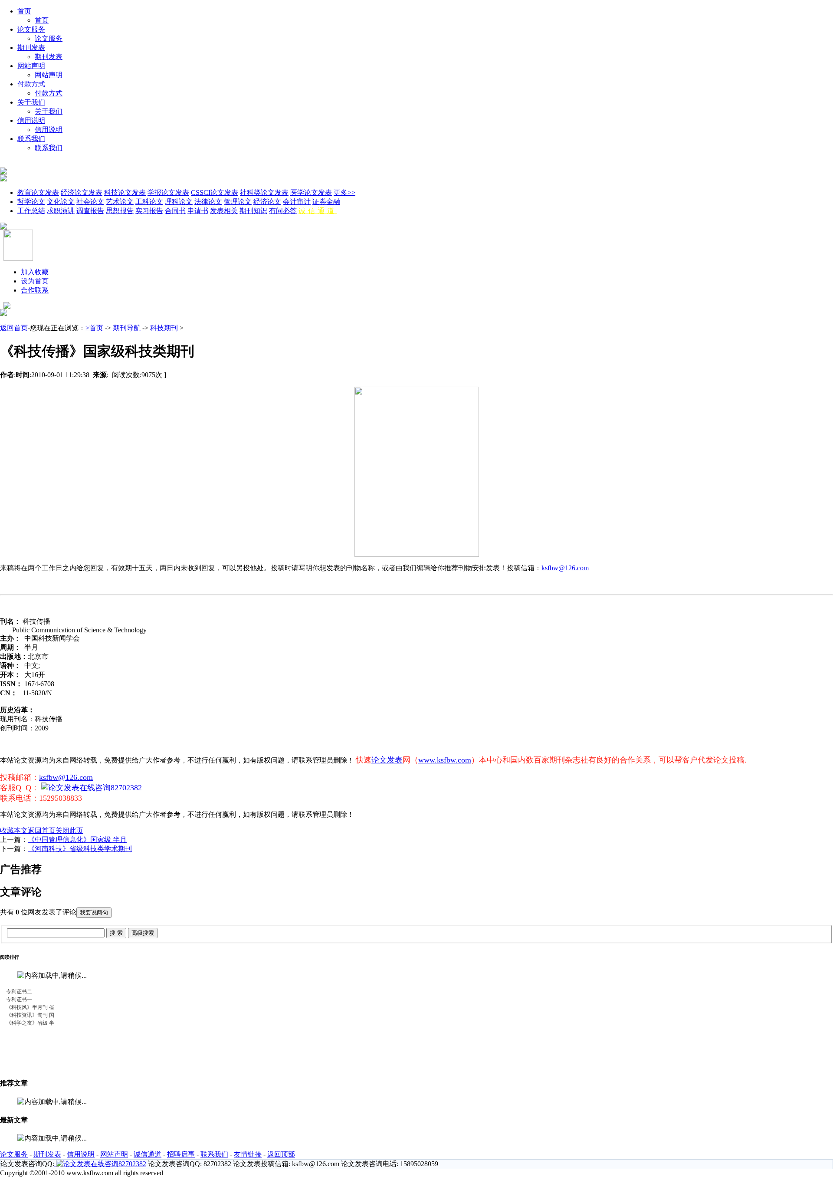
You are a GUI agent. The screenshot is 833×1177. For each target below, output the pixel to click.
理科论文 (179, 201)
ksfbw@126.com (565, 568)
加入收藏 (35, 272)
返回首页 (14, 328)
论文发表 (387, 760)
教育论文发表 (38, 192)
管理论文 (238, 201)
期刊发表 (31, 47)
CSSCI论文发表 (214, 192)
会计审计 (297, 201)
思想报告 (120, 210)
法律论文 (208, 201)
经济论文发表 (81, 192)
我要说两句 (94, 912)
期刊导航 (127, 328)
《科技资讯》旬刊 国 (30, 1015)
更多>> (344, 192)
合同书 (175, 210)
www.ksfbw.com (444, 760)
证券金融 (326, 201)
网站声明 (31, 65)
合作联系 (35, 290)
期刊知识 (253, 210)
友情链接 (248, 1154)
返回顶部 (281, 1154)
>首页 (94, 328)
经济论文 (267, 201)
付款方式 (31, 84)
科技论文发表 (125, 192)
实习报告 (149, 210)
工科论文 (149, 201)
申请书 (197, 210)
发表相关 (224, 210)
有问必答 (283, 210)
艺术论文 (120, 201)
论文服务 (31, 29)
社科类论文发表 (264, 192)
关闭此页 (69, 830)
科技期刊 (164, 328)
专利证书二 (19, 992)
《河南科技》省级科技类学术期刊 (80, 848)
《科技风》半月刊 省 (30, 1007)
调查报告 (90, 210)
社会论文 (90, 201)
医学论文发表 (311, 192)
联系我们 (31, 138)
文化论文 (61, 201)
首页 (24, 11)
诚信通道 (317, 210)
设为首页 (35, 281)
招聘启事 (181, 1154)
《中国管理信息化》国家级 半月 (77, 839)
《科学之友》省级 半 (30, 1023)
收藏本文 (14, 830)
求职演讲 (61, 210)
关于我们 (31, 102)
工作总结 (31, 210)
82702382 (126, 787)
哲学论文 (31, 201)
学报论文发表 (168, 192)
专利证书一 (19, 999)
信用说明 (31, 120)
